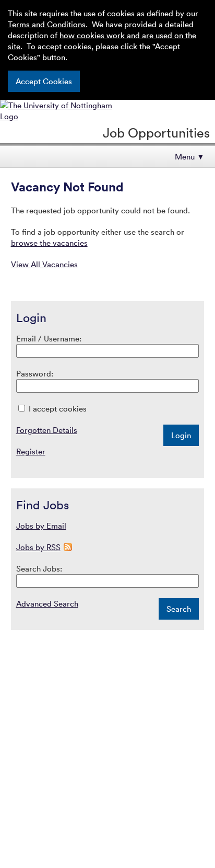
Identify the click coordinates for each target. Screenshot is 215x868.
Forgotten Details (46, 430)
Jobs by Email (41, 525)
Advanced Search (47, 603)
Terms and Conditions (47, 24)
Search (178, 608)
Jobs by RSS (38, 547)
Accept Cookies (44, 81)
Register (30, 451)
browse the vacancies (49, 242)
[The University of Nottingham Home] (63, 116)
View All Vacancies (44, 264)
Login (181, 435)
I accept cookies (57, 408)
